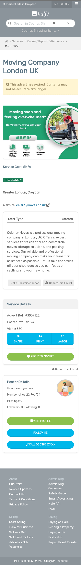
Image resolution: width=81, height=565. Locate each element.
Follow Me (40, 432)
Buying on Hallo (58, 522)
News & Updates (20, 489)
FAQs (51, 509)
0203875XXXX (45, 444)
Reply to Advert (42, 356)
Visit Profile (42, 421)
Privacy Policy (18, 504)
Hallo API (54, 503)
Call (42, 444)
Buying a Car (56, 532)
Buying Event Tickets (62, 542)
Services (17, 41)
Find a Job (55, 537)
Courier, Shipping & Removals (45, 41)
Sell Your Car (17, 532)
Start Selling (17, 522)
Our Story (15, 484)
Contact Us (17, 494)
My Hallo (60, 4)
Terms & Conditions (22, 499)
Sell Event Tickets (21, 537)
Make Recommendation (24, 283)
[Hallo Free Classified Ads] (40, 13)
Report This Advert (60, 283)
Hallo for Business (21, 527)
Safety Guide (57, 493)
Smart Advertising (60, 498)
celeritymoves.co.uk (31, 205)
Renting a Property (61, 527)
